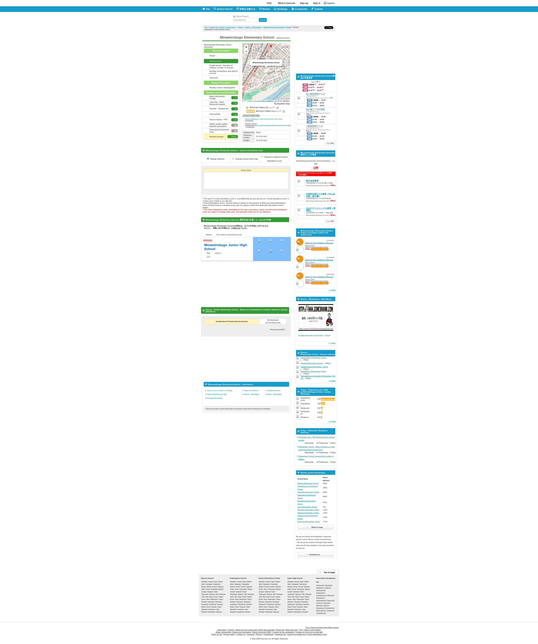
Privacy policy (229, 634)
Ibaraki (203, 586)
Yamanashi (204, 594)
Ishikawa (210, 591)
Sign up (304, 3)
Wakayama (214, 599)
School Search (225, 9)
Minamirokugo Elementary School (277, 27)
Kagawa (220, 604)
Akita (203, 584)
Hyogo (203, 599)
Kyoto (216, 596)
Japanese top (280, 634)
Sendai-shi (328, 585)
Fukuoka (214, 606)
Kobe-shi (326, 605)
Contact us (241, 634)
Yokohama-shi (320, 590)
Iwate (215, 581)
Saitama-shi (320, 588)
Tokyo (240, 27)
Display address (217, 159)
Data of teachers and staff (216, 394)
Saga (219, 606)
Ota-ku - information (251, 394)
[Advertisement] (303, 18)
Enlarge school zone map (282, 103)
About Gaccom (292, 630)
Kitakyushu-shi (321, 610)
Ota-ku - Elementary (253, 27)
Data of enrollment (251, 391)
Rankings (282, 9)
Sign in (316, 3)
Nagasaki (204, 609)
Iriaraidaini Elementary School (308, 335)
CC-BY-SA (278, 101)
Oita (217, 609)
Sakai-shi (319, 605)
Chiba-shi (328, 588)
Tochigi (209, 586)
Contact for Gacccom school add (309, 632)
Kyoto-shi (320, 603)
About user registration (242, 632)
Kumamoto (211, 609)
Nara (208, 599)
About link (280, 630)
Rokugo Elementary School (307, 483)
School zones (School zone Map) (219, 391)
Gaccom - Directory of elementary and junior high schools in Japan (217, 17)
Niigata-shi (330, 595)
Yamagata (209, 584)
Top (208, 9)
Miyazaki (204, 611)
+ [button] (246, 47)
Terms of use (216, 634)
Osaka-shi (327, 603)
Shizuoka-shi (320, 598)
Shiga (211, 596)
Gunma (214, 586)
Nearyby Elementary (215, 398)
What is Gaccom (286, 3)
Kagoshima (211, 611)
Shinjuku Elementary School (308, 513)
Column (231, 630)
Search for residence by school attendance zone (307, 634)
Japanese (331, 3)
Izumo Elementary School (307, 507)
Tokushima (212, 604)
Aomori (210, 581)
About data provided (266, 630)
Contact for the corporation (283, 632)
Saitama (220, 586)
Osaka (221, 596)
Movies (266, 9)
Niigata (221, 589)
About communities (223, 632)
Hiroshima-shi (330, 608)
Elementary (276, 126)
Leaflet (249, 101)
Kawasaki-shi (320, 593)
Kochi (208, 606)
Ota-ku (327, 335)
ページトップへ (328, 572)
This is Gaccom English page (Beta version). (322, 628)
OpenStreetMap (260, 101)
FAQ (269, 3)
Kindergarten (267, 126)
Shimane (204, 601)
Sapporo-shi (320, 585)
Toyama (203, 591)
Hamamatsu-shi (321, 600)
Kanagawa (214, 589)
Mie (207, 596)
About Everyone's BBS (261, 632)
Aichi (203, 596)
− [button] (246, 51)
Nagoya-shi (330, 600)
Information (221, 630)
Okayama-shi (320, 608)
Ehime (203, 606)
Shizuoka (222, 594)
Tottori (221, 599)
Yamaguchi (204, 604)
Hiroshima (218, 601)
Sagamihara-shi (321, 595)
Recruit (259, 634)
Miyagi (220, 581)
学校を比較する (247, 9)
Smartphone (268, 634)
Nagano (212, 594)
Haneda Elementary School (312, 363)
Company (251, 634)
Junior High (285, 126)
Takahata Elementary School (308, 492)
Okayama (211, 601)
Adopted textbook (273, 391)
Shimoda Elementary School (308, 510)
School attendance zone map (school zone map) (263, 119)
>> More (332, 290)
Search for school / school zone (223, 27)
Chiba (203, 589)
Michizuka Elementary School (308, 522)
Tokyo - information (274, 394)
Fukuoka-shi (330, 610)
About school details (312, 630)
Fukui (215, 591)
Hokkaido (204, 581)
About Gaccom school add (246, 630)
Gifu (217, 594)
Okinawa (219, 611)
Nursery (258, 126)
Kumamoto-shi (321, 613)
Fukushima (216, 584)
